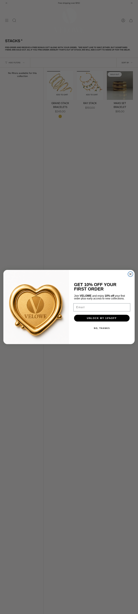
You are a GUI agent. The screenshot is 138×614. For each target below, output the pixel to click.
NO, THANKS (102, 328)
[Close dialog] (130, 274)
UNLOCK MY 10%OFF (102, 318)
